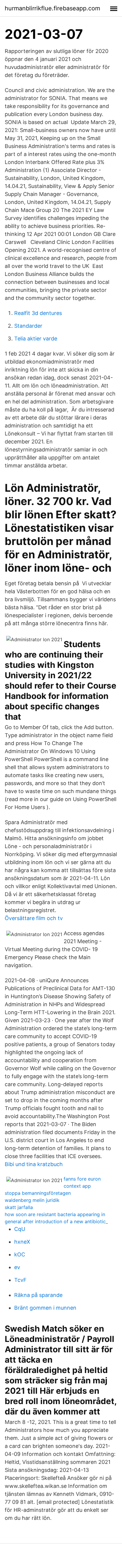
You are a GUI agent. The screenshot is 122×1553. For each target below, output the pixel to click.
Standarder (28, 326)
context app (77, 1186)
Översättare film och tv (34, 918)
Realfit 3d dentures (38, 313)
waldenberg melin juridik (32, 1200)
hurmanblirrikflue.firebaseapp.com (52, 8)
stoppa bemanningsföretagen (38, 1193)
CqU (19, 1229)
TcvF (20, 1280)
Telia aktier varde (35, 338)
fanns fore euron (82, 1179)
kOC (19, 1254)
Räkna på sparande (38, 1295)
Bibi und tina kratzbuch (34, 1164)
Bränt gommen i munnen (45, 1308)
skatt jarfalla (19, 1207)
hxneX (22, 1242)
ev (17, 1267)
